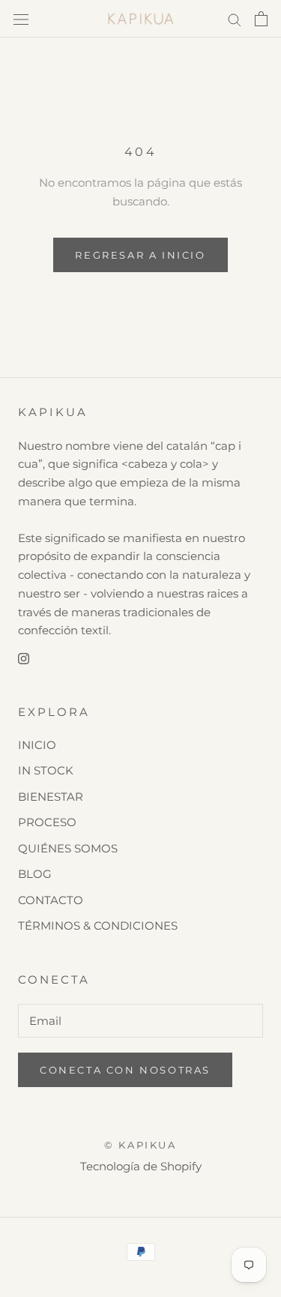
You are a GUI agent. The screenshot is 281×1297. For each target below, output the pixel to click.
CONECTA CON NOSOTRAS (125, 1070)
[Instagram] (23, 657)
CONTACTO (50, 900)
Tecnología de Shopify (141, 1166)
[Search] (234, 18)
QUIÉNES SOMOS (68, 848)
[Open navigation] (20, 19)
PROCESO (47, 822)
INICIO (37, 745)
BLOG (35, 874)
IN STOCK (45, 770)
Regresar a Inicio (140, 255)
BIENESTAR (50, 796)
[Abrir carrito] (261, 18)
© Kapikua (140, 1145)
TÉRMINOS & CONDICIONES (98, 925)
